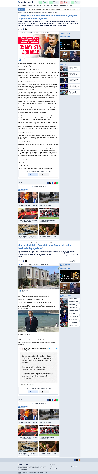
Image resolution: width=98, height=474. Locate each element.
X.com (45, 174)
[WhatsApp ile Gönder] (57, 183)
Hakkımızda (52, 464)
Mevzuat (55, 5)
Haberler (20, 12)
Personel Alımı (37, 5)
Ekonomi (30, 5)
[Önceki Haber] (77, 9)
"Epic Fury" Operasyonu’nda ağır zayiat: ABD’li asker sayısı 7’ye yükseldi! (41, 9)
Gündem (24, 5)
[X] (77, 460)
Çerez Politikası (53, 468)
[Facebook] (75, 460)
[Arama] (79, 6)
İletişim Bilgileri (74, 466)
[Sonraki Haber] (79, 9)
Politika (44, 5)
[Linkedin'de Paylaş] (52, 183)
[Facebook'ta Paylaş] (23, 29)
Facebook (34, 174)
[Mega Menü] (18, 6)
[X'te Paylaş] (26, 29)
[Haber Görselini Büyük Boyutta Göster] (38, 46)
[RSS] (79, 460)
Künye (51, 466)
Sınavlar (49, 5)
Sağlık (70, 5)
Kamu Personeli (25, 59)
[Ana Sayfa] (20, 6)
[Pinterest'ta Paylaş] (55, 183)
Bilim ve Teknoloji (63, 5)
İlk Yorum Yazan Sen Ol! (40, 186)
